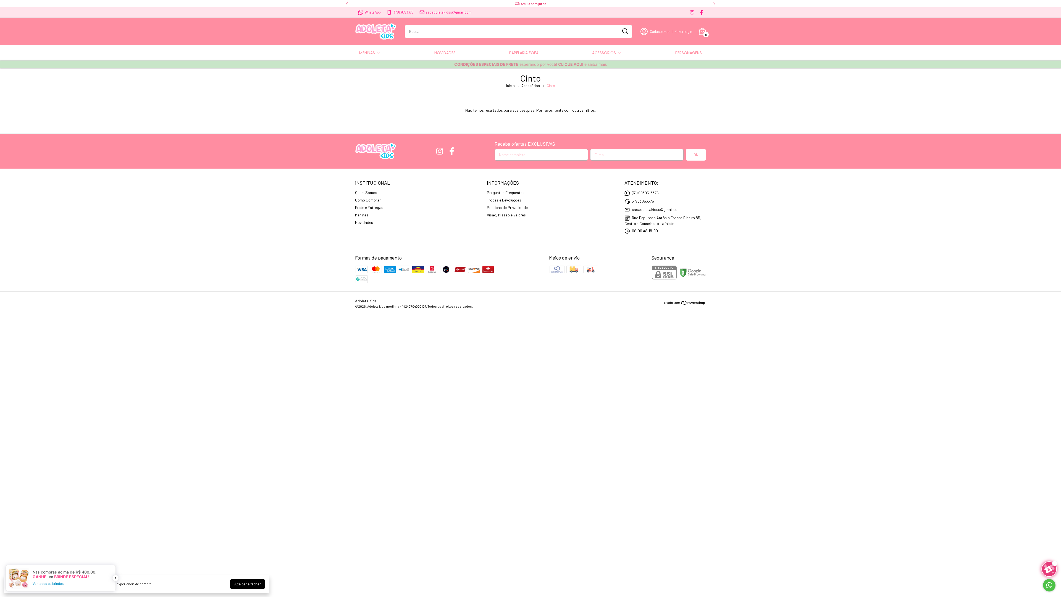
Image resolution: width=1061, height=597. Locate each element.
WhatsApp (373, 12)
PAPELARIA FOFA (524, 53)
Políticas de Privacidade (507, 207)
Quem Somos (366, 192)
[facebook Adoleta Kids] (701, 12)
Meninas (361, 215)
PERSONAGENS (688, 53)
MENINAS (367, 53)
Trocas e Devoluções (504, 200)
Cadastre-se (659, 31)
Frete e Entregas (369, 207)
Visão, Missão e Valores (506, 215)
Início (510, 85)
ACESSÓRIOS (604, 53)
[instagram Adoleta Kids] (692, 12)
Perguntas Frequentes (505, 192)
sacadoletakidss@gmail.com (449, 12)
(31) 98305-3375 (645, 192)
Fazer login (683, 31)
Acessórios (530, 85)
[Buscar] (624, 31)
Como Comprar (368, 200)
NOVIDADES (445, 53)
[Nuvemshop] (685, 303)
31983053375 (403, 12)
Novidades (364, 222)
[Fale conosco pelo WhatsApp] (1049, 585)
